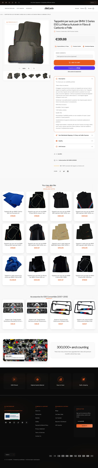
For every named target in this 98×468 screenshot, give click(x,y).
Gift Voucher (58, 425)
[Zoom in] (28, 68)
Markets (37, 418)
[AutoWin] (49, 8)
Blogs (56, 410)
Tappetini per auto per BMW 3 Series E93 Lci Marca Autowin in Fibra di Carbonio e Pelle (28, 14)
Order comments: (61, 53)
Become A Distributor (60, 421)
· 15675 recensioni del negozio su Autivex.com (72, 166)
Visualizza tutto (49, 189)
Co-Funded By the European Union (13, 410)
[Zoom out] (19, 68)
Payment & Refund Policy (41, 425)
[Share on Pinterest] (67, 171)
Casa (1, 14)
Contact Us (38, 436)
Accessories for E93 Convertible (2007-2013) (49, 297)
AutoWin (10, 459)
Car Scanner (58, 418)
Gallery (37, 421)
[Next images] (48, 75)
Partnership (38, 414)
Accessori (29, 8)
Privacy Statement (40, 428)
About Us (37, 410)
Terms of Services (40, 432)
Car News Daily (59, 414)
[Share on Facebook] (60, 171)
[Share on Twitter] (63, 171)
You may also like (49, 185)
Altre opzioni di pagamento (74, 71)
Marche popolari (9, 8)
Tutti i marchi (20, 8)
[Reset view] (34, 68)
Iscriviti (84, 425)
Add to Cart (76, 62)
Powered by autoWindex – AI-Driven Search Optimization (26, 459)
